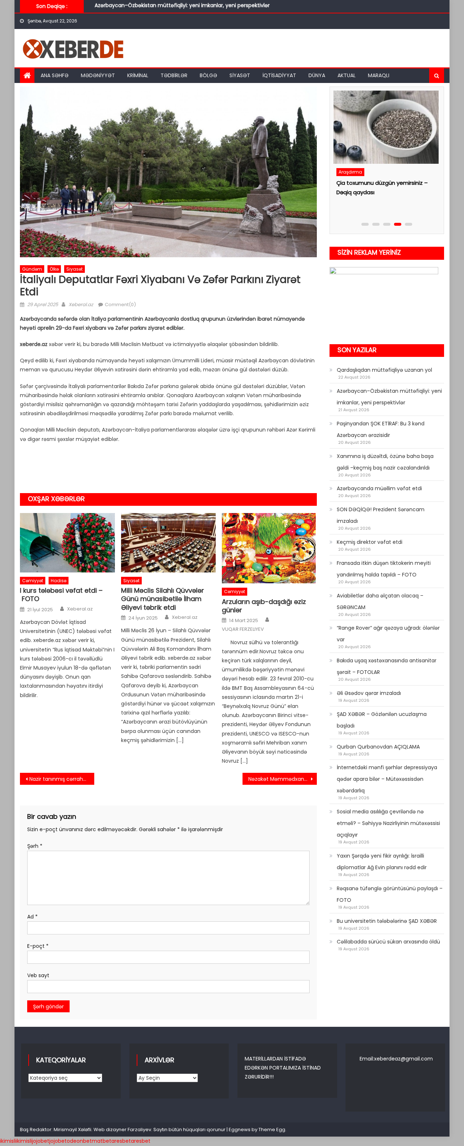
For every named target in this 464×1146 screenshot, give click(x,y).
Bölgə (208, 75)
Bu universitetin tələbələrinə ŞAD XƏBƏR (387, 921)
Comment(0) (120, 304)
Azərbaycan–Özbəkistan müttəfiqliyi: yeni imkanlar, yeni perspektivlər (389, 396)
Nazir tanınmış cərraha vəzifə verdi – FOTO (61, 779)
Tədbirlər (174, 75)
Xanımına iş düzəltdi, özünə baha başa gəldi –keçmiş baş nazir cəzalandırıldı (385, 462)
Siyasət (239, 75)
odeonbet (79, 1141)
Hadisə (58, 581)
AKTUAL (346, 75)
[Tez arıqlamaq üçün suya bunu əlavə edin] (385, 134)
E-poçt (38, 946)
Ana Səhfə (55, 75)
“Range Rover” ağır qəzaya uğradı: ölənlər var (388, 633)
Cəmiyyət (32, 581)
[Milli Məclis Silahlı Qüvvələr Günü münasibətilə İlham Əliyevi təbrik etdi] (168, 542)
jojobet (40, 1141)
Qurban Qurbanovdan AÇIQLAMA (378, 746)
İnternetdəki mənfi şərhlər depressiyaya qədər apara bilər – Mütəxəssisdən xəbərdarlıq (387, 779)
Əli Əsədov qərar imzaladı (369, 693)
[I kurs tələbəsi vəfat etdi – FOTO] (67, 542)
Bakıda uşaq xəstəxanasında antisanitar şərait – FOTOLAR (386, 666)
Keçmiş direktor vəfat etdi (369, 542)
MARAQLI (378, 75)
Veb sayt (38, 975)
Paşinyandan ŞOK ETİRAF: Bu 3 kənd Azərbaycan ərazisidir (166, 8)
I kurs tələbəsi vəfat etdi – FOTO (61, 594)
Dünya (316, 75)
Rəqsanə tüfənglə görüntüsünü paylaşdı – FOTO (390, 894)
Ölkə (54, 269)
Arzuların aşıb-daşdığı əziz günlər (264, 605)
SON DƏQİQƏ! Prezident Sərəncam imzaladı (380, 515)
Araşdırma (349, 186)
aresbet (121, 1141)
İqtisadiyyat (279, 75)
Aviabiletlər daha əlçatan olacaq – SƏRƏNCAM (380, 601)
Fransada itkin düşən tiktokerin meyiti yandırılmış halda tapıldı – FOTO (384, 568)
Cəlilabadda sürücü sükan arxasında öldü (388, 941)
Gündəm (32, 269)
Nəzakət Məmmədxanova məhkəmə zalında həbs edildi (282, 779)
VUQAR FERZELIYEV (243, 629)
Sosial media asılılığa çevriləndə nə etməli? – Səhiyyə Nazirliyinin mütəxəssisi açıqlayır (388, 823)
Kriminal (137, 75)
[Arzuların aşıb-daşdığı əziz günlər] (269, 548)
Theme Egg (271, 1129)
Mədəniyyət (98, 75)
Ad (32, 916)
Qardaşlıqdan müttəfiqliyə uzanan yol (384, 370)
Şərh (34, 846)
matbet (101, 1141)
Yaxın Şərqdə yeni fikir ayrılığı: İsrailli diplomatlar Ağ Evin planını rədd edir (382, 861)
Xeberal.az (81, 304)
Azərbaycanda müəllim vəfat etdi (379, 488)
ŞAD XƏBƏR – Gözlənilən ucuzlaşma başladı (382, 719)
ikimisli (8, 1141)
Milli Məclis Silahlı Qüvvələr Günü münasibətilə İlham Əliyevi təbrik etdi (162, 599)
